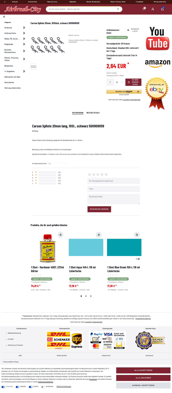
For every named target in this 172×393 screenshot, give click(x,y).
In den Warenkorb (135, 82)
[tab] (78, 113)
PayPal (35, 386)
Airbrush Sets (10, 33)
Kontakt (10, 339)
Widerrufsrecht (62, 355)
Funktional (49, 386)
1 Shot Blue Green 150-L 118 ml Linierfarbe (123, 269)
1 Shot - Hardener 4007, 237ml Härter (47, 269)
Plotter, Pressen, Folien (12, 58)
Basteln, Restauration (10, 50)
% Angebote (10, 71)
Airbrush (8, 27)
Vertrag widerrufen (13, 88)
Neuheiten (9, 66)
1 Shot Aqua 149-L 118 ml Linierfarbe (82, 269)
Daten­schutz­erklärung (45, 382)
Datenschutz (106, 355)
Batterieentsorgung (14, 333)
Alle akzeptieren (143, 370)
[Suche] (118, 9)
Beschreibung (77, 113)
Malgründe (9, 44)
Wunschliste (135, 30)
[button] (124, 93)
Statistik (23, 386)
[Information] (5, 1)
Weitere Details (93, 113)
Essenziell (9, 386)
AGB (20, 355)
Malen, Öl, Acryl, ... (12, 38)
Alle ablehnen (143, 378)
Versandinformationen (143, 319)
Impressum (149, 355)
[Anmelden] (153, 9)
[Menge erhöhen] (117, 82)
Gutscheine (9, 82)
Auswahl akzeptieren (143, 385)
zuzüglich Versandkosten (131, 100)
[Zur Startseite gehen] (4, 17)
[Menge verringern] (121, 82)
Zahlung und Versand (15, 345)
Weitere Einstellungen (64, 386)
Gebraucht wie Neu (12, 77)
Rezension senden (99, 209)
